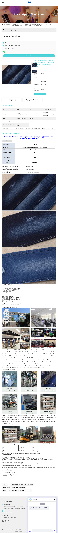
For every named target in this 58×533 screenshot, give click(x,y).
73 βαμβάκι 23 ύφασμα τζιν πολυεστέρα (14, 487)
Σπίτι (5, 24)
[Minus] (54, 499)
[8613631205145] (9, 521)
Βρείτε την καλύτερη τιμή (41, 94)
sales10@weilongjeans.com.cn (13, 45)
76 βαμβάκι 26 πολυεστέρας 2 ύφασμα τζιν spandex (17, 490)
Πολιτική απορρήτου (6, 529)
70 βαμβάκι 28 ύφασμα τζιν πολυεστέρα (22, 484)
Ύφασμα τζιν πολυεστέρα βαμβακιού (17, 25)
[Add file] (30, 530)
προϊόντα (9, 24)
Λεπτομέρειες (12, 100)
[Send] (54, 530)
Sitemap (14, 529)
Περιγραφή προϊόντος (32, 100)
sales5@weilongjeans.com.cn (11, 517)
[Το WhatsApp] (3, 52)
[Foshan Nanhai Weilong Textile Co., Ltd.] (29, 3)
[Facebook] (6, 521)
